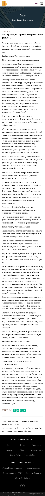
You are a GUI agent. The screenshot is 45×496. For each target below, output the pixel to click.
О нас (22, 445)
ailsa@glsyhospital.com (36, 493)
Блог (19, 20)
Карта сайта (15, 455)
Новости (8, 450)
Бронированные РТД (12, 473)
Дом (14, 20)
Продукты (36, 445)
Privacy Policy (29, 455)
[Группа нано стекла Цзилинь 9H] (4, 3)
